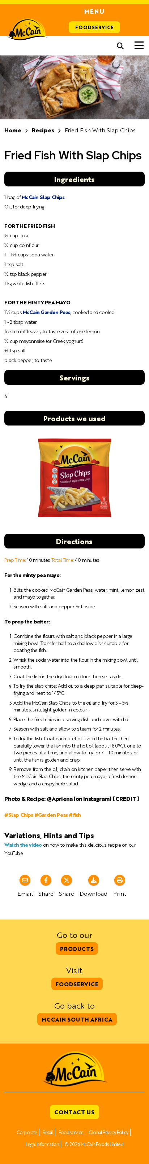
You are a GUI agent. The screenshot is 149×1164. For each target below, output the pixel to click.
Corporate (27, 1132)
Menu (94, 11)
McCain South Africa (77, 1019)
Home (12, 130)
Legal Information (42, 1144)
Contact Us (74, 1112)
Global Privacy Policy (108, 1132)
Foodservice (94, 27)
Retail (48, 1132)
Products (77, 948)
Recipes (43, 130)
